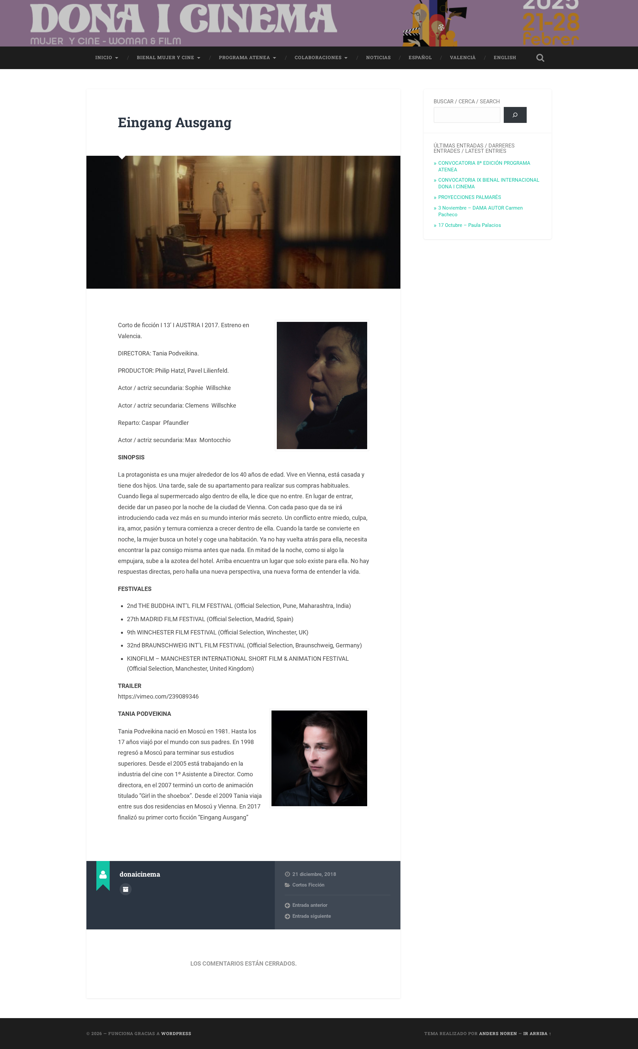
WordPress (176, 1033)
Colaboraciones (318, 57)
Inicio (103, 57)
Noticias (378, 57)
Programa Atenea (244, 57)
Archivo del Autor (126, 889)
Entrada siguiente (311, 916)
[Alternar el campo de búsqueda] (540, 58)
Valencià (463, 57)
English (505, 57)
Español (420, 57)
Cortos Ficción (308, 885)
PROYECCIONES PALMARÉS (469, 197)
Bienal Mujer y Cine (165, 57)
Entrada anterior (309, 905)
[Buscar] (515, 115)
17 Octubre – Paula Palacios (469, 225)
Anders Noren (498, 1033)
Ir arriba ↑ (537, 1033)
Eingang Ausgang (175, 122)
